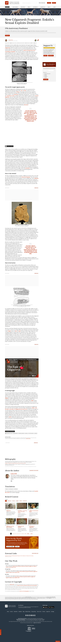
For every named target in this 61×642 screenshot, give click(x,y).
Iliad (32, 400)
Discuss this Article (10, 431)
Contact (11, 611)
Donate (17, 546)
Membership (51, 55)
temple (9, 331)
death (10, 416)
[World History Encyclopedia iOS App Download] (45, 607)
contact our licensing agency (24, 591)
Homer (18, 91)
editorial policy (28, 438)
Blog (23, 611)
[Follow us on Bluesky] (29, 615)
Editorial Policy (27, 611)
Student (45, 75)
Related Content (21, 433)
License (35, 433)
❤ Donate (7, 35)
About (8, 611)
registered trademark (37, 622)
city (21, 90)
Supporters (48, 611)
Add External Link (35, 553)
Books (26, 433)
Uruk (25, 90)
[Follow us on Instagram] (33, 615)
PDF (35, 43)
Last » (32, 533)
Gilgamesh (7, 47)
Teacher (45, 74)
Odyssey (6, 398)
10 (25, 533)
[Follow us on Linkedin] (31, 615)
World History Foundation (22, 618)
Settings (52, 611)
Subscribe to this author (34, 470)
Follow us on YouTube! (10, 146)
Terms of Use (39, 611)
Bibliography (15, 433)
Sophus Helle (14, 473)
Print (32, 43)
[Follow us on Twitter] (28, 615)
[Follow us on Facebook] (26, 615)
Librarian (45, 76)
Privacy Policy (33, 611)
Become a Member (10, 546)
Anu (16, 331)
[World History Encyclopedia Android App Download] (51, 607)
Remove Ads (36, 273)
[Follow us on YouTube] (35, 615)
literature (26, 104)
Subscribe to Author (21, 43)
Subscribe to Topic (13, 43)
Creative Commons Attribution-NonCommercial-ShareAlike (27, 585)
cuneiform (9, 95)
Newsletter (16, 611)
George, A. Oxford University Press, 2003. (15, 463)
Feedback (20, 611)
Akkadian (36, 178)
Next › (28, 533)
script (13, 95)
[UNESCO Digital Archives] (30, 629)
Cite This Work (31, 433)
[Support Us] (0, 632)
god (19, 331)
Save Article (7, 43)
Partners (43, 611)
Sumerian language (25, 177)
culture (33, 407)
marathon (27, 168)
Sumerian (16, 94)
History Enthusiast (47, 73)
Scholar (45, 77)
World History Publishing (20, 619)
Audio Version (27, 43)
